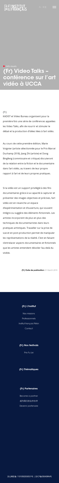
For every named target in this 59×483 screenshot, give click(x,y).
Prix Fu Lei (29, 352)
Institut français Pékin (29, 323)
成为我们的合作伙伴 (29, 401)
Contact (29, 328)
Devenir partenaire (29, 406)
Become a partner (29, 396)
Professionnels (29, 318)
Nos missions (29, 313)
